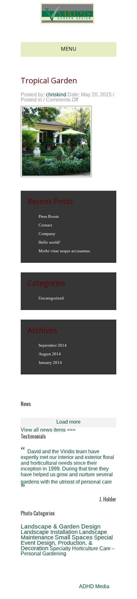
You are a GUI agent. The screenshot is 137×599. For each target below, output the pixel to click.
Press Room (49, 216)
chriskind (56, 94)
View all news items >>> (48, 430)
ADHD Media (94, 586)
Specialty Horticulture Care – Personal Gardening (68, 551)
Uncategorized (51, 298)
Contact (45, 225)
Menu (68, 48)
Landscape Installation (49, 532)
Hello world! (49, 242)
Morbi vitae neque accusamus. (65, 250)
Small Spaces (74, 537)
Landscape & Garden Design (61, 526)
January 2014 (50, 362)
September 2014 (53, 345)
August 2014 (50, 353)
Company (47, 233)
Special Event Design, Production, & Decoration (67, 542)
